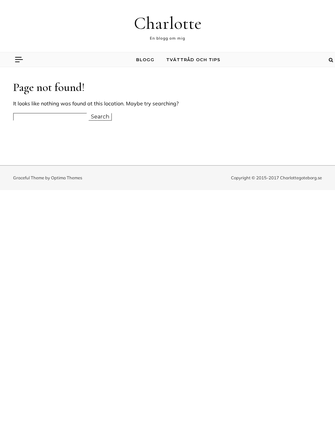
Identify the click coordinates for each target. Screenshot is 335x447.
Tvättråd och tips (193, 59)
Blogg (145, 59)
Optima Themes (66, 177)
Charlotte (168, 23)
